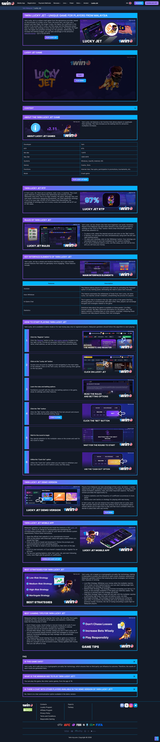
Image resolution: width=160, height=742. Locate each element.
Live (64, 3)
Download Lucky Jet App (51, 559)
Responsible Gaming (47, 719)
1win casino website (61, 340)
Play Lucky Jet (51, 37)
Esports (71, 704)
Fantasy (71, 707)
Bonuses (56, 3)
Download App (151, 3)
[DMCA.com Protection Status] (27, 710)
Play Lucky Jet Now (80, 179)
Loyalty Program (46, 707)
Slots (78, 3)
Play (80, 75)
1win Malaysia (27, 8)
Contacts (43, 704)
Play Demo (80, 80)
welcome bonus (29, 33)
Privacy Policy (45, 713)
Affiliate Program (46, 710)
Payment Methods (45, 3)
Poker (72, 3)
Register (139, 3)
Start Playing (55, 417)
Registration (32, 3)
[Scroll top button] (157, 739)
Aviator (86, 3)
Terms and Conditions (48, 716)
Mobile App (21, 3)
